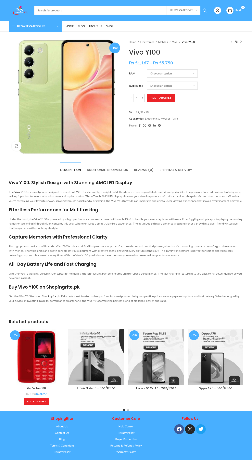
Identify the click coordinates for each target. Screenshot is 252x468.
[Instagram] (190, 429)
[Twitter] (201, 429)
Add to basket (161, 97)
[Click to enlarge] (16, 146)
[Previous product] (231, 42)
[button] (36, 401)
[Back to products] (236, 42)
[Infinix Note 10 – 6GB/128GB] (96, 357)
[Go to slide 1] (124, 410)
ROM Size (135, 85)
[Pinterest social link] (149, 125)
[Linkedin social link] (154, 125)
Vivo (175, 42)
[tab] (70, 168)
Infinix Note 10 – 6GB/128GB (96, 388)
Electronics (147, 42)
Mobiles (163, 42)
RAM (132, 73)
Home (132, 42)
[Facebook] (179, 429)
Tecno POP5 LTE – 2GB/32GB (156, 388)
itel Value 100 (36, 388)
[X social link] (144, 125)
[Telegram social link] (159, 125)
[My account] (217, 10)
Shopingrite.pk (51, 296)
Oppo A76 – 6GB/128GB (216, 388)
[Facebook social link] (139, 125)
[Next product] (241, 42)
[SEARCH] (204, 10)
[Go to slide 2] (128, 410)
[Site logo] (19, 10)
